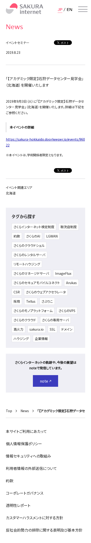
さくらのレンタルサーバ (29, 254)
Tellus (30, 301)
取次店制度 (68, 226)
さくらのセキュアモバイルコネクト (37, 282)
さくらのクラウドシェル (29, 245)
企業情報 (41, 338)
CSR (17, 292)
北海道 (11, 193)
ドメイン (66, 329)
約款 (17, 236)
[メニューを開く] (83, 9)
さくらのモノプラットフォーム (33, 310)
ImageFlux (63, 273)
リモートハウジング (27, 264)
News (25, 410)
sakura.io (36, 329)
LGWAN (52, 236)
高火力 (18, 329)
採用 (17, 301)
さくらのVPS (67, 310)
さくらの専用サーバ (55, 320)
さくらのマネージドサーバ (31, 273)
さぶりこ (47, 301)
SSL (52, 329)
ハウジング (21, 338)
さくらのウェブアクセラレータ (46, 292)
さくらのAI (33, 236)
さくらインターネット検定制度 (34, 226)
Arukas (71, 282)
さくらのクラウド (25, 320)
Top (9, 410)
